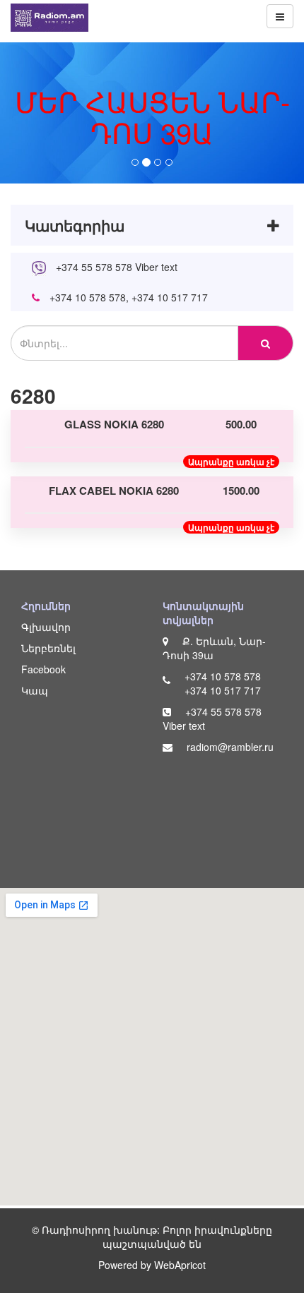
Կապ (34, 690)
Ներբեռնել (48, 648)
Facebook (43, 669)
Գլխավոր (46, 627)
